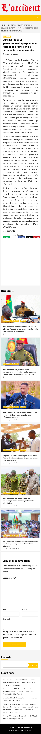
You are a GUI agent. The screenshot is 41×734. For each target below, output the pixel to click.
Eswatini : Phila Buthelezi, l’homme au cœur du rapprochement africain (20, 699)
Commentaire (9, 578)
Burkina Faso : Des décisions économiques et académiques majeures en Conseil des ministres (20, 543)
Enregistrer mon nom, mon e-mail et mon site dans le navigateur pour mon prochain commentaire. (19, 634)
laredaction (14, 54)
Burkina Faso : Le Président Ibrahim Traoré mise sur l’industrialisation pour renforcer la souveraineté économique (20, 329)
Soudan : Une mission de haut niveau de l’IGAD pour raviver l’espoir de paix (20, 717)
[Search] (37, 18)
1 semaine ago (9, 377)
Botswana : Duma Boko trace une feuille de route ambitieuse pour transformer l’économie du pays (20, 415)
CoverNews (14, 730)
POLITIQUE (15, 321)
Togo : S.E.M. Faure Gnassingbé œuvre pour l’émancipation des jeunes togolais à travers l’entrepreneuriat (20, 457)
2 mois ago (8, 463)
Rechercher (6, 657)
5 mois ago (8, 548)
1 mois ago (8, 420)
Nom (5, 609)
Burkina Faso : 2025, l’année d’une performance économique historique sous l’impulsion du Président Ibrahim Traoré (19, 371)
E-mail (25, 609)
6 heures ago (8, 334)
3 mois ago (8, 506)
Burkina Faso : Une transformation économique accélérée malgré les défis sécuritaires (18, 500)
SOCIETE (23, 321)
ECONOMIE (6, 36)
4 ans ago (7, 54)
